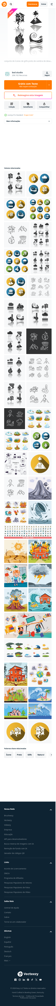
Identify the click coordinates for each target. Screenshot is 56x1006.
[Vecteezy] (4, 4)
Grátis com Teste (28, 85)
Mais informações (13, 121)
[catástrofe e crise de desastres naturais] (15, 744)
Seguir (47, 75)
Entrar (43, 4)
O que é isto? (28, 115)
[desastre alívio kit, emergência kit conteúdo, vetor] (37, 671)
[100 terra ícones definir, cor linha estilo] (27, 813)
